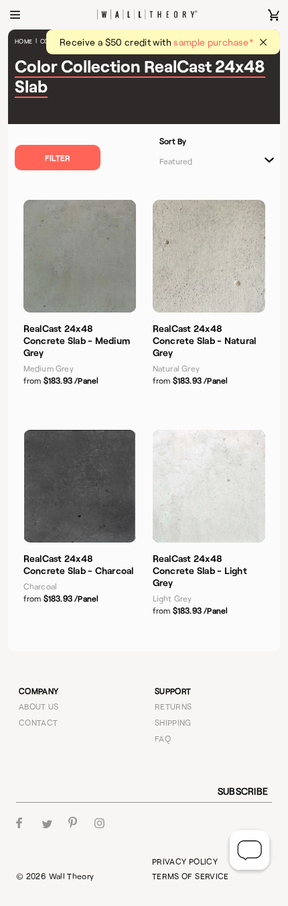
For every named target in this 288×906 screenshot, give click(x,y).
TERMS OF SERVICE (190, 876)
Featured (175, 161)
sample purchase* (213, 42)
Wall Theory (71, 876)
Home (23, 41)
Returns (173, 706)
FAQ (163, 738)
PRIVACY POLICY (185, 861)
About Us (39, 706)
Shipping (173, 722)
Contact (38, 722)
